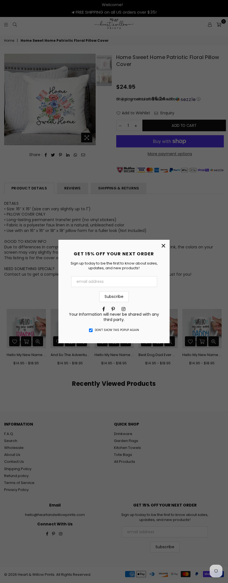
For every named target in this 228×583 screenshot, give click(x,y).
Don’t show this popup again (117, 330)
